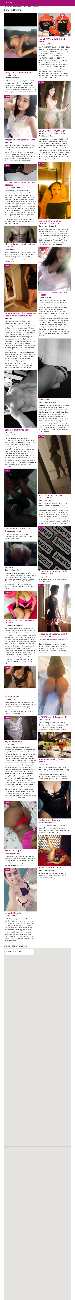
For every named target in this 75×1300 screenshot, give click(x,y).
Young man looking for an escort (51, 760)
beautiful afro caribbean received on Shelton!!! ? (50, 222)
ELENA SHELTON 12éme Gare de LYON (19, 621)
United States (16, 7)
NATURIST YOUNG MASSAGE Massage (53, 293)
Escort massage (13, 850)
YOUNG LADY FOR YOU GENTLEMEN (50, 496)
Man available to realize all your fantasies (20, 245)
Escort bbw (44, 399)
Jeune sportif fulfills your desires (17, 431)
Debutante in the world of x (18, 528)
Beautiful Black (12, 696)
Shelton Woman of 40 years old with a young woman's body (20, 314)
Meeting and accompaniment (53, 634)
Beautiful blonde (13, 913)
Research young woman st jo (53, 571)
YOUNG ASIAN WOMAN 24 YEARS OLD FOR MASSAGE (52, 132)
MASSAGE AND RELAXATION (53, 717)
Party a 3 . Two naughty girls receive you (19, 73)
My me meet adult (13, 741)
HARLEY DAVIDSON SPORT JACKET (52, 40)
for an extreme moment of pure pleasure (20, 183)
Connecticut (27, 7)
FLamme (9, 567)
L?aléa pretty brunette (49, 820)
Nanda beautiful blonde (50, 867)
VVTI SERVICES (9, 3)
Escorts (6, 7)
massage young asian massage (20, 140)
